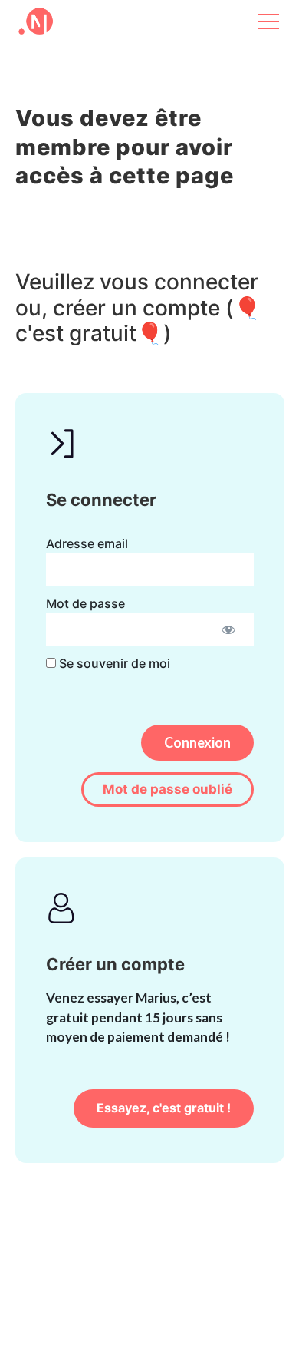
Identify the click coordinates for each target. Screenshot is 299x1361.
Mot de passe (85, 603)
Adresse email (87, 543)
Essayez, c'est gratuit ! (164, 1107)
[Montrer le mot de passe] (229, 629)
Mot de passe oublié (167, 789)
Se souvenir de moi (113, 663)
